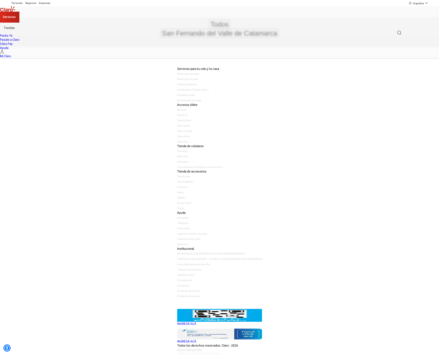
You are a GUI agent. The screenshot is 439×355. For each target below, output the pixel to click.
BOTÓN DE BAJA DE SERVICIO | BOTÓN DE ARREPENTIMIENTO (211, 253)
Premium (182, 187)
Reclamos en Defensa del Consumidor (200, 353)
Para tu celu (183, 176)
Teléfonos (182, 223)
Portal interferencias (188, 296)
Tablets (181, 197)
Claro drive (183, 136)
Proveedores (184, 280)
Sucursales (183, 228)
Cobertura (182, 244)
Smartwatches (185, 181)
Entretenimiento (186, 95)
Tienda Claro (184, 120)
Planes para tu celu (187, 79)
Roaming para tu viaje (189, 100)
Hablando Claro (186, 275)
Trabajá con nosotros (189, 269)
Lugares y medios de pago (192, 233)
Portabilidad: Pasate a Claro (193, 89)
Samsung (182, 151)
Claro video (183, 125)
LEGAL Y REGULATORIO (189, 349)
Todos (180, 208)
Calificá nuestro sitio (188, 239)
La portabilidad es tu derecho (193, 264)
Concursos (183, 285)
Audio (180, 192)
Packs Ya (182, 115)
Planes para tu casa (188, 73)
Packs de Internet (187, 84)
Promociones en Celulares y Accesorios (200, 167)
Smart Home (184, 203)
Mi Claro (182, 109)
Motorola (182, 156)
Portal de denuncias (188, 291)
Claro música (184, 131)
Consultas (182, 217)
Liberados (183, 161)
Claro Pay (182, 141)
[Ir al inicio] (9, 9)
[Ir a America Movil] (219, 306)
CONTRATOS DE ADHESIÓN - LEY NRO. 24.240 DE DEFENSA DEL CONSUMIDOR (219, 259)
